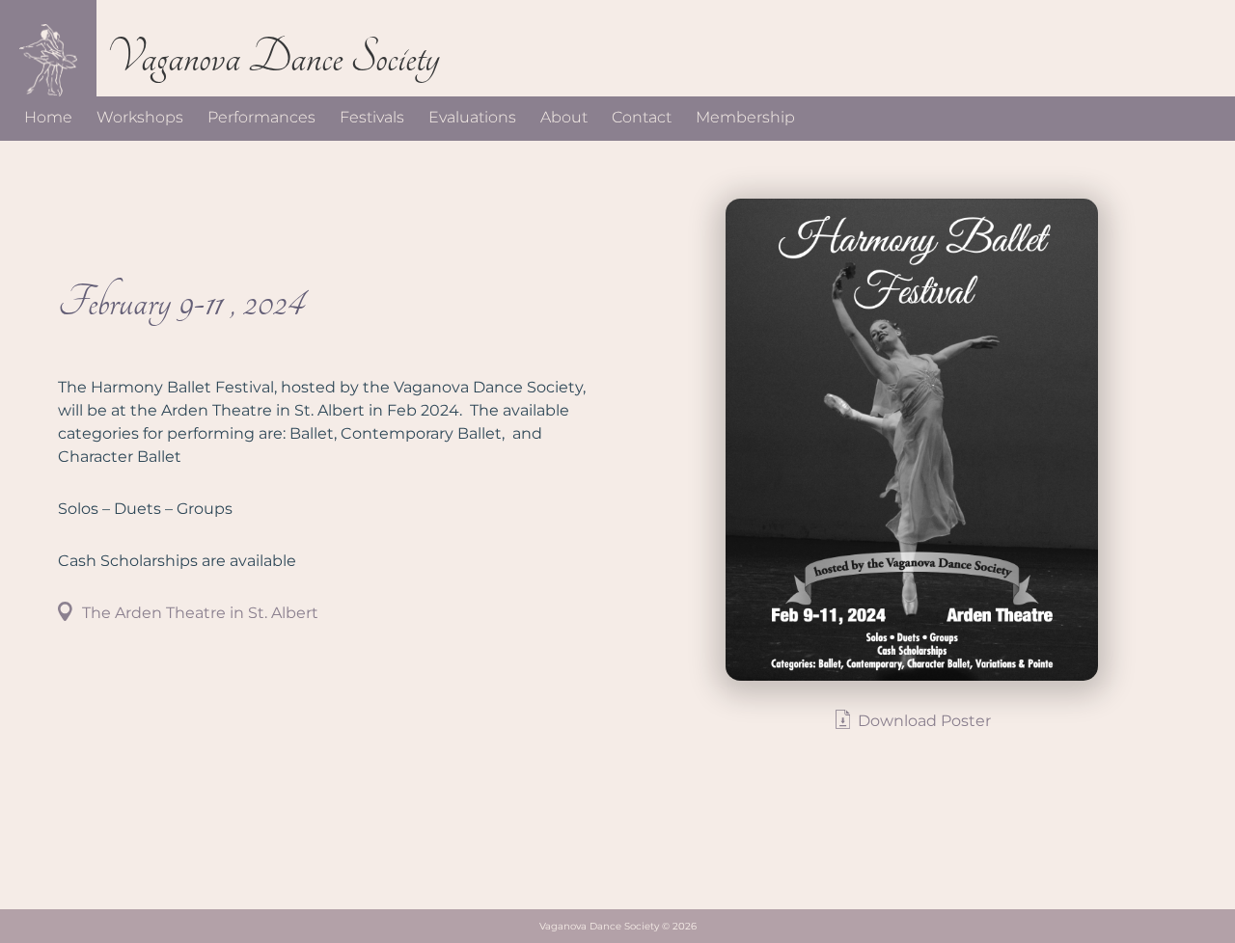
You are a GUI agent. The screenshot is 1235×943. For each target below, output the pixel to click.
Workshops (139, 117)
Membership (745, 117)
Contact (642, 117)
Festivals (372, 117)
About (564, 117)
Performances (261, 117)
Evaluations (472, 117)
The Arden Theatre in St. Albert (200, 613)
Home (48, 117)
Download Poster (924, 721)
